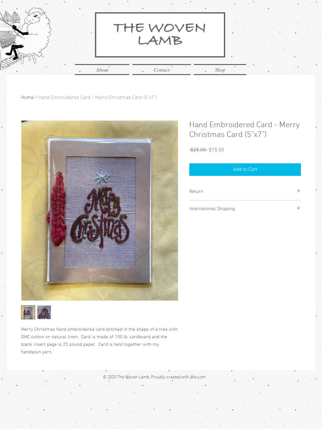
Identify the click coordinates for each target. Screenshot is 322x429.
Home (27, 98)
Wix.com (198, 377)
